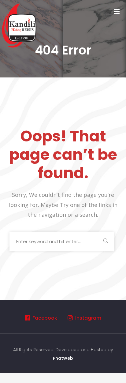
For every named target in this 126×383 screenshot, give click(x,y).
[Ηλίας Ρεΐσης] (20, 25)
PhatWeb (63, 358)
